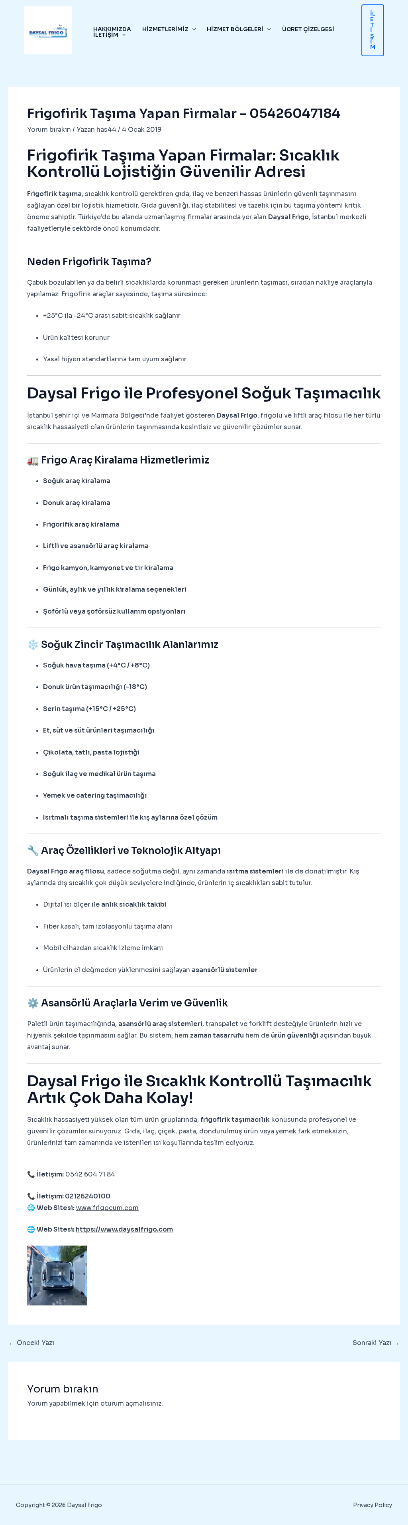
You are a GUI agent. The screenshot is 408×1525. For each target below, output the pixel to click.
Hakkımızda (112, 29)
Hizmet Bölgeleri (235, 29)
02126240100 (87, 1196)
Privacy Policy (372, 1505)
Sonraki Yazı (376, 1343)
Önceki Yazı (31, 1343)
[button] (192, 29)
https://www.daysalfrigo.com (124, 1229)
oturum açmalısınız (130, 1403)
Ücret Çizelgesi (308, 29)
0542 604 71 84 (90, 1174)
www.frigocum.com (107, 1208)
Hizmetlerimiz (165, 29)
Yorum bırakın (49, 129)
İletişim (105, 35)
